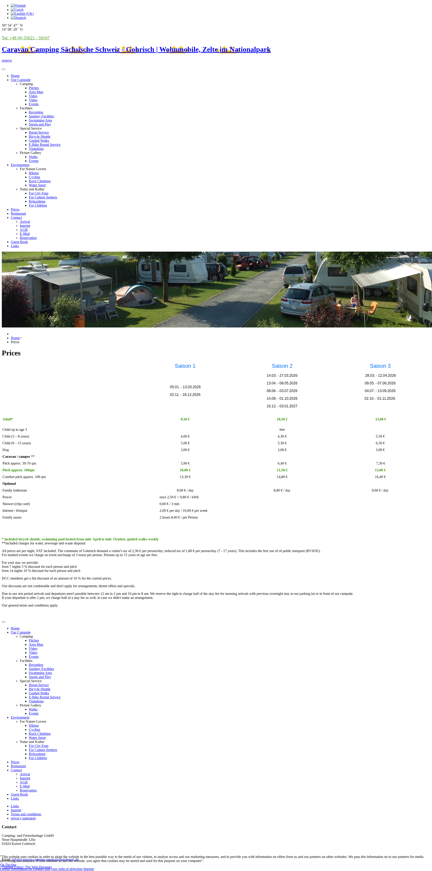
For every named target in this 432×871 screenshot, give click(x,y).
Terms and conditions (26, 814)
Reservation (28, 238)
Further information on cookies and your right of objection (41, 869)
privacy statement (23, 818)
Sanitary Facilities (41, 116)
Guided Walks (39, 140)
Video (33, 96)
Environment (20, 165)
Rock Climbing (40, 181)
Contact (16, 217)
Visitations (36, 149)
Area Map (36, 92)
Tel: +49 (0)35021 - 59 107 (21, 851)
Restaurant (18, 213)
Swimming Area (40, 120)
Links (15, 246)
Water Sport (37, 185)
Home (15, 76)
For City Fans (38, 193)
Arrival (25, 221)
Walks (33, 157)
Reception (36, 112)
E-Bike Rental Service (45, 145)
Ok (2, 865)
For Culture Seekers (43, 197)
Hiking (34, 173)
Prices (15, 209)
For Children (38, 205)
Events (33, 104)
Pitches (34, 88)
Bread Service (39, 132)
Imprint (25, 226)
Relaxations (37, 201)
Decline (10, 865)
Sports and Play (40, 124)
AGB (24, 230)
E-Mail (25, 234)
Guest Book (19, 242)
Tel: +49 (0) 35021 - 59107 (26, 38)
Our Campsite (21, 80)
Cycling (34, 177)
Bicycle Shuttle (39, 136)
